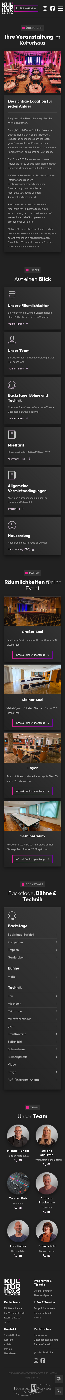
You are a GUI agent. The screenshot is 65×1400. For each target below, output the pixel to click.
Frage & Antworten (44, 1308)
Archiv (37, 1317)
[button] (32, 935)
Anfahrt (8, 1344)
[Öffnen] (60, 8)
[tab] (29, 88)
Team (7, 1321)
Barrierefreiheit (42, 1344)
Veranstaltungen (43, 1290)
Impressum (40, 1335)
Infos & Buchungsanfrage (31, 654)
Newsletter (10, 1353)
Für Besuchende (13, 1308)
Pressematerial (42, 1312)
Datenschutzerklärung (46, 1339)
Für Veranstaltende (14, 1312)
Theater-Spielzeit (44, 1295)
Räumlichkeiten (12, 1317)
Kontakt (8, 1339)
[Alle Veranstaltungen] (59, 1379)
